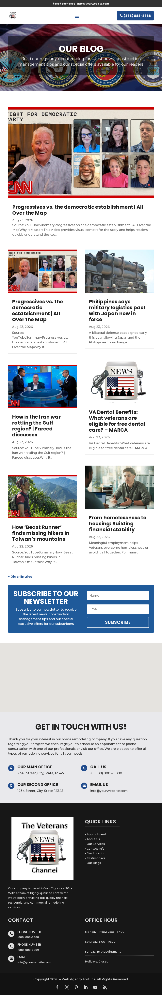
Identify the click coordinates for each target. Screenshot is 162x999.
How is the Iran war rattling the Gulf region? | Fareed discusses (36, 425)
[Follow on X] (67, 987)
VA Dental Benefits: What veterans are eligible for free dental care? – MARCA (117, 421)
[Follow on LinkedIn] (86, 987)
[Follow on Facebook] (57, 987)
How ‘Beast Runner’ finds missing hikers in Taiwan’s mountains (40, 533)
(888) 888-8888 (137, 15)
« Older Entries (20, 576)
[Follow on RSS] (105, 987)
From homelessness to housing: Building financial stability (117, 523)
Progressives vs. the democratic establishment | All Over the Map (77, 210)
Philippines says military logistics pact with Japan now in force (117, 310)
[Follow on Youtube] (95, 987)
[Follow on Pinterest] (76, 987)
